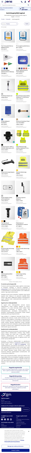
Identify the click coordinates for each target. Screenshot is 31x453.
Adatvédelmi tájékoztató (6, 412)
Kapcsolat (18, 427)
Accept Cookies (16, 450)
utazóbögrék (18, 342)
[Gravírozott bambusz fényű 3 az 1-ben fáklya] (23, 111)
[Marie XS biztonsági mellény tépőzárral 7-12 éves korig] (23, 85)
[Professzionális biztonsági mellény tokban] (8, 238)
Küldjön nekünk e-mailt (5, 401)
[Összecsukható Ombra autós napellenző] (8, 187)
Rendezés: (4, 23)
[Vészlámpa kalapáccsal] (8, 85)
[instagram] (5, 420)
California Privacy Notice (13, 441)
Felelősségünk (4, 425)
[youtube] (11, 420)
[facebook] (2, 420)
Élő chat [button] (2, 400)
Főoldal (2, 19)
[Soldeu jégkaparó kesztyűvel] (8, 111)
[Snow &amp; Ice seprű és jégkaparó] (23, 187)
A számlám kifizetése (20, 422)
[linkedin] (8, 420)
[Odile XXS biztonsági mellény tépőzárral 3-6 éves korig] (23, 136)
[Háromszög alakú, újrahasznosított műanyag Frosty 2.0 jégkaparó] (8, 60)
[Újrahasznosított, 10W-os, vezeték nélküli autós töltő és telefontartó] (8, 136)
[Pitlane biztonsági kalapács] (8, 162)
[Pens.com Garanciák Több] (6, 395)
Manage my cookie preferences (15, 446)
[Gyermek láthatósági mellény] (23, 162)
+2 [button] (28, 68)
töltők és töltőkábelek (20, 344)
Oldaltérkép (18, 425)
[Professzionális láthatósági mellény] (23, 238)
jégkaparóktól (4, 289)
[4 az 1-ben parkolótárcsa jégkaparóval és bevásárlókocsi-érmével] (8, 36)
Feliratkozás (26, 409)
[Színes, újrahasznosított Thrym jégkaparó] (23, 60)
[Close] (28, 431)
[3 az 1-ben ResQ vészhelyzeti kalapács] (8, 213)
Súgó (17, 417)
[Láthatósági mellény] (23, 264)
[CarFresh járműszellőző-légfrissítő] (8, 264)
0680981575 (9, 403)
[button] (2, 44)
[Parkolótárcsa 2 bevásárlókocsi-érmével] (23, 213)
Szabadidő (8, 19)
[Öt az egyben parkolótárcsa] (23, 36)
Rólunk (2, 424)
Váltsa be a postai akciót (21, 423)
